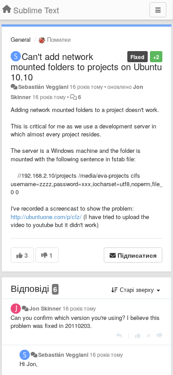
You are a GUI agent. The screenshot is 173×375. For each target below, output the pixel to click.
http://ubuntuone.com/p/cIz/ (46, 216)
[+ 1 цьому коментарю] (138, 335)
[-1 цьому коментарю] (159, 335)
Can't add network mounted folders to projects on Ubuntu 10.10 (86, 66)
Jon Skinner (45, 308)
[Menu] (157, 9)
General (21, 39)
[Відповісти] (119, 335)
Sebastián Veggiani (43, 87)
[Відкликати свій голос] (148, 335)
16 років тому (79, 308)
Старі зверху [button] (137, 289)
